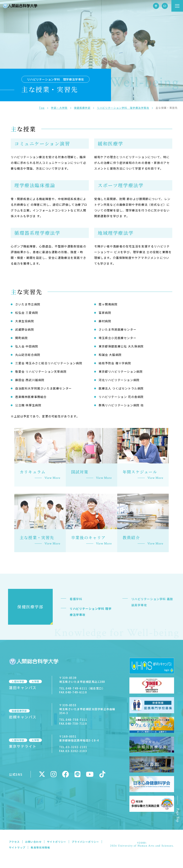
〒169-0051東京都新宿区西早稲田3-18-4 (79, 738)
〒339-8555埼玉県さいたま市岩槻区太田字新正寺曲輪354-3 (87, 709)
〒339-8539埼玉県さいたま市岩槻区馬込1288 (82, 680)
